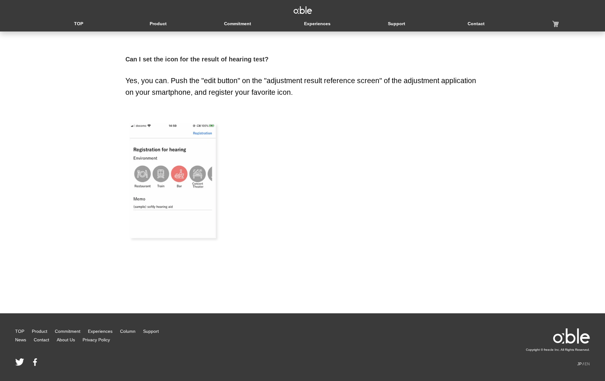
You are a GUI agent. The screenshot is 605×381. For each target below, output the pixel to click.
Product (158, 23)
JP (579, 364)
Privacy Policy (96, 339)
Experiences (317, 23)
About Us (66, 339)
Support (396, 23)
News (20, 339)
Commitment (237, 23)
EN (587, 364)
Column (127, 331)
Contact (476, 23)
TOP (78, 23)
